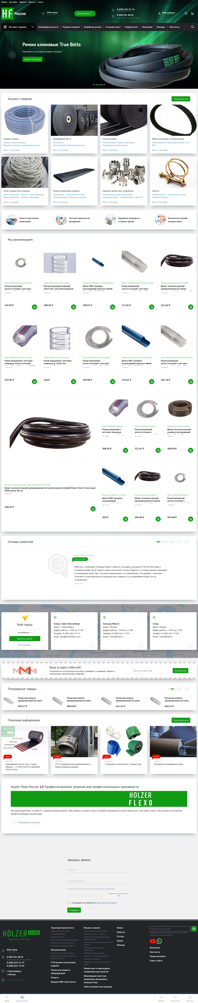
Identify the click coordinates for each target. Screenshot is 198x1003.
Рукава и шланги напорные (15, 142)
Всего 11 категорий (12, 150)
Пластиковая (58, 142)
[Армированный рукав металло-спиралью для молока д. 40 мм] (156, 702)
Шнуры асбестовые (11, 197)
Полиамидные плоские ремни (115, 145)
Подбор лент (131, 27)
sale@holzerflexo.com (15, 980)
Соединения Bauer (110, 197)
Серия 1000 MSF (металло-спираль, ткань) (138, 283)
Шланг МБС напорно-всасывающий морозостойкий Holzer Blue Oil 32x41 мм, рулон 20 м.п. (137, 364)
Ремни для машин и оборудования (168, 138)
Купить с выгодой (32, 63)
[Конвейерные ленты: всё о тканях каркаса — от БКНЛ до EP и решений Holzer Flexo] (24, 741)
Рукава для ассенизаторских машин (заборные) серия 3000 (27, 485)
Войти (164, 14)
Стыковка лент (113, 27)
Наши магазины (157, 956)
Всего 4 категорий (159, 202)
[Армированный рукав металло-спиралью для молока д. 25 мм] (10, 702)
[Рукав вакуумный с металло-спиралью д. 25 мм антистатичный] (148, 409)
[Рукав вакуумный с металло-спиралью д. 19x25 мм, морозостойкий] (60, 262)
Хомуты (155, 190)
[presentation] (12, 55)
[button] (127, 9)
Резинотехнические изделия (66, 190)
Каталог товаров (17, 27)
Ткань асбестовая (36, 194)
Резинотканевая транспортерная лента (69, 145)
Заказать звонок (83, 13)
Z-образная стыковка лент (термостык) (123, 764)
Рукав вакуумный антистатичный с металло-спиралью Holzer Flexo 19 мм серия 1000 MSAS (97, 364)
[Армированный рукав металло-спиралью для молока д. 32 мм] (59, 702)
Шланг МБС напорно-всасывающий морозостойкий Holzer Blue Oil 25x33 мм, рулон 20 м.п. (98, 290)
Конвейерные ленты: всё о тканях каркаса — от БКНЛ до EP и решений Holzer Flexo (23, 767)
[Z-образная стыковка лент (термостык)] (123, 741)
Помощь (161, 27)
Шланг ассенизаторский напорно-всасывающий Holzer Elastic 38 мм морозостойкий (179, 433)
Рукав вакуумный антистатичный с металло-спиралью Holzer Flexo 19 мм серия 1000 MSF (136, 290)
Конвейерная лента (48, 27)
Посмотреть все (180, 98)
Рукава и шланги (71, 27)
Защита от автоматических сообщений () (91, 889)
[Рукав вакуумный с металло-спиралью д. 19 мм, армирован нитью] (138, 262)
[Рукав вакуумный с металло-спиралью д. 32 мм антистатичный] (180, 477)
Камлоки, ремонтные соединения (118, 190)
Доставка (13, 2)
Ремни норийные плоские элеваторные (119, 142)
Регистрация (172, 14)
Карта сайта (156, 960)
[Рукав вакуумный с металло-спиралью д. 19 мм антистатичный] (99, 337)
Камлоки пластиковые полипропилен (118, 194)
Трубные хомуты (159, 194)
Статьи (40, 2)
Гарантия (22, 2)
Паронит (24, 194)
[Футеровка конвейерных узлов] (173, 741)
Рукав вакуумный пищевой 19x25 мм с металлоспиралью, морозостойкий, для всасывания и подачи (59, 290)
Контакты (174, 27)
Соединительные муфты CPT (132, 197)
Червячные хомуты (160, 197)
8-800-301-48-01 (125, 15)
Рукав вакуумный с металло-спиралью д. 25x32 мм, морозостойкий (58, 363)
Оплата (4, 2)
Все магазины (24, 644)
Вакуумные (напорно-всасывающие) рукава (21, 145)
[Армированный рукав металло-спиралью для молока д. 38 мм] (107, 702)
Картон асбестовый (11, 194)
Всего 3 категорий (110, 150)
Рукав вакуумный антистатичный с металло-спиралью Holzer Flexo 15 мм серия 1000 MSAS (19, 290)
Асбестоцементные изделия (16, 190)
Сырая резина (59, 194)
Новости (31, 2)
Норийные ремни (92, 27)
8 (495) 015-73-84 (15, 965)
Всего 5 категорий (11, 202)
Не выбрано (52, 15)
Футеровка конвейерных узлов (168, 764)
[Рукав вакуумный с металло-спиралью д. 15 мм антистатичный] (21, 262)
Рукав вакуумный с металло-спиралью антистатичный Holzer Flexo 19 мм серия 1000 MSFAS (20, 364)
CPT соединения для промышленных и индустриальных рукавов (73, 765)
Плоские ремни (110, 138)
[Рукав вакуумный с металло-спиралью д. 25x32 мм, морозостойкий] (60, 337)
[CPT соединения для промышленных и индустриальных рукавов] (74, 741)
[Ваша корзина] (192, 13)
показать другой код (106, 889)
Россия (19, 13)
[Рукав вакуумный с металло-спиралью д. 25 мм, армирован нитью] (177, 337)
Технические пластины (75, 194)
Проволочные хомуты (177, 194)
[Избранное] (186, 13)
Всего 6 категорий (60, 150)
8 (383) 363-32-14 (15, 962)
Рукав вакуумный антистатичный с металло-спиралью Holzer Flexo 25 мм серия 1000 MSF (175, 364)
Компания (147, 27)
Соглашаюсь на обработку (94, 902)
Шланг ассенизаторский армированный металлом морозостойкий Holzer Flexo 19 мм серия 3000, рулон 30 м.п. (176, 290)
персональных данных (106, 902)
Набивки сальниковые (30, 197)
